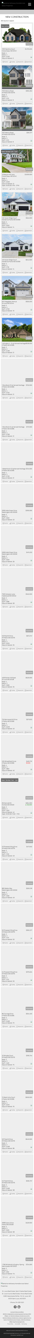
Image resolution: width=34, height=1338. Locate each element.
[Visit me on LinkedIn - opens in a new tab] (19, 1307)
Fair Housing (24, 1324)
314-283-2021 (19, 1302)
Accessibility (17, 1324)
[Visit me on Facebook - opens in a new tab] (15, 1307)
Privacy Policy (10, 1324)
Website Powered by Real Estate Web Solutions (17, 1330)
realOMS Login (20, 1335)
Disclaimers (13, 1335)
